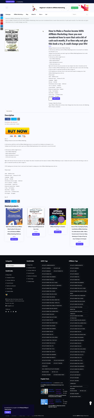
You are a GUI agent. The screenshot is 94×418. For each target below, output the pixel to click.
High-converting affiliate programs (50, 369)
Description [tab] (9, 111)
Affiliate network (46, 360)
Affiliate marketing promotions (49, 322)
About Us (34, 14)
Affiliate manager (46, 271)
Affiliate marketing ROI (47, 331)
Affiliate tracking (58, 363)
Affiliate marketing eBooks (48, 297)
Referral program (46, 374)
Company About (10, 277)
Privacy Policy (23, 407)
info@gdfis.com (10, 305)
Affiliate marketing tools (48, 348)
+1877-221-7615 (10, 303)
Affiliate (53, 105)
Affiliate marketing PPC (47, 320)
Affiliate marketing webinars (49, 354)
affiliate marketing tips (48, 345)
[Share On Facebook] (1, 15)
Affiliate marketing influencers (49, 308)
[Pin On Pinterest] (1, 23)
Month (50, 106)
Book (63, 105)
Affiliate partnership (59, 360)
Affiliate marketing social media (50, 337)
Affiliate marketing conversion (49, 288)
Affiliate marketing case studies (50, 282)
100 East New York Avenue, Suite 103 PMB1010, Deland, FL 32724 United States (15, 300)
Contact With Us (10, 280)
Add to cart (56, 98)
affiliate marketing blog (48, 279)
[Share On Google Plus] (1, 20)
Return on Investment (59, 374)
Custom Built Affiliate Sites (38, 415)
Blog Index (9, 275)
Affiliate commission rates (48, 265)
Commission (44, 366)
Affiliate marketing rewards (49, 328)
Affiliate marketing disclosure (49, 294)
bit (61, 105)
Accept (7, 412)
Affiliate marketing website (49, 357)
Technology (9, 288)
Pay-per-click (55, 371)
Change (69, 105)
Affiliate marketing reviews (48, 325)
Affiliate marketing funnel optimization (52, 305)
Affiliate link (57, 105)
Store (40, 14)
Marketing (87, 105)
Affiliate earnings (46, 268)
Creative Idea (9, 291)
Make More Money (57, 103)
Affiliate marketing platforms (49, 317)
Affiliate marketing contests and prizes (51, 285)
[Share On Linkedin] (1, 26)
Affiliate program (46, 363)
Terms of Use (7, 409)
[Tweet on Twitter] (1, 18)
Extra (75, 105)
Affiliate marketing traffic (48, 351)
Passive (53, 106)
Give (77, 105)
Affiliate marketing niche (48, 314)
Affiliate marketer (58, 271)
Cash (66, 105)
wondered (58, 106)
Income (80, 105)
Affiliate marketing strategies (49, 340)
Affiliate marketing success (48, 343)
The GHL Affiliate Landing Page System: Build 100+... (34, 1)
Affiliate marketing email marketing (51, 299)
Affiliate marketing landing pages (50, 311)
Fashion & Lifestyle (11, 286)
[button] (43, 31)
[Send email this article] (1, 29)
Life (83, 105)
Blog (27, 14)
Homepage (8, 14)
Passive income (45, 371)
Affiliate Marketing (18, 14)
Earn (72, 105)
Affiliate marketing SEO (47, 334)
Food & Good (9, 283)
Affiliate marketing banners (49, 276)
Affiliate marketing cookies (48, 291)
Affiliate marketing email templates (51, 302)
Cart (46, 14)
